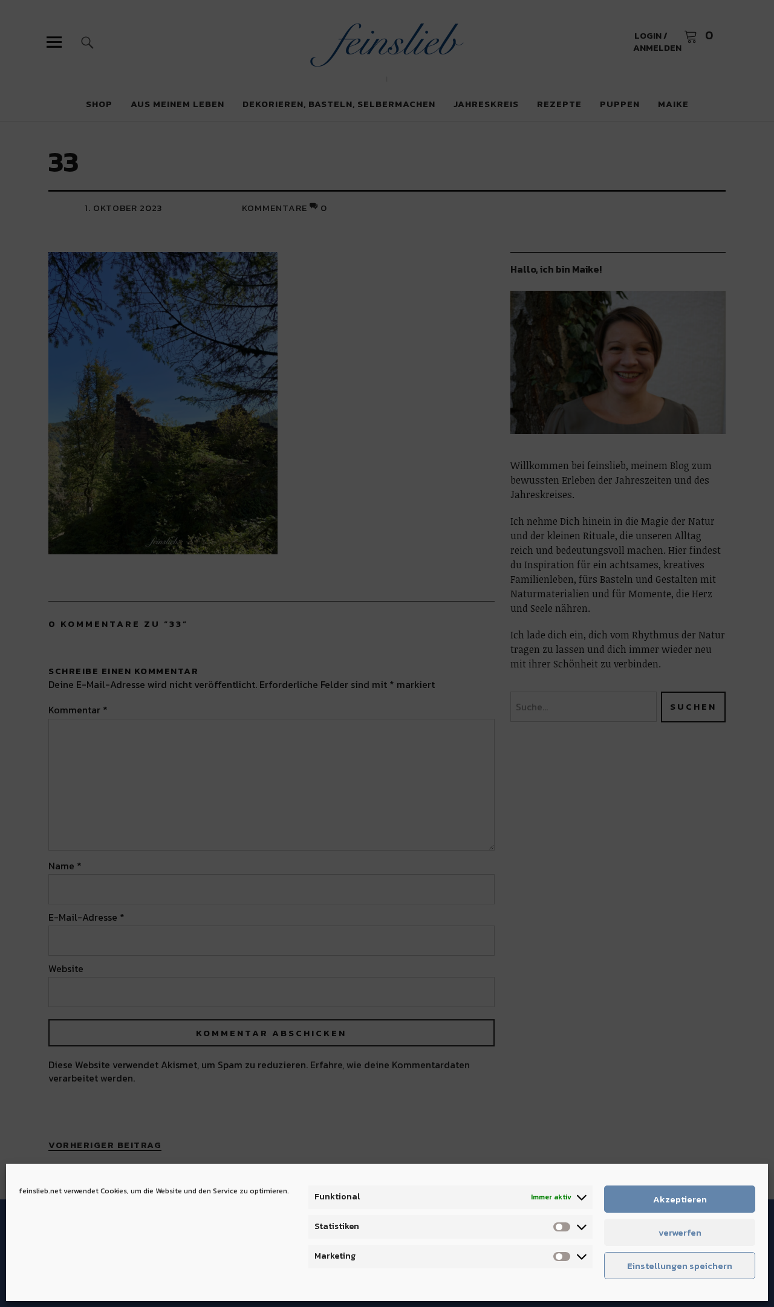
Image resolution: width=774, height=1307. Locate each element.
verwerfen (680, 1232)
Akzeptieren (680, 1199)
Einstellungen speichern (679, 1266)
